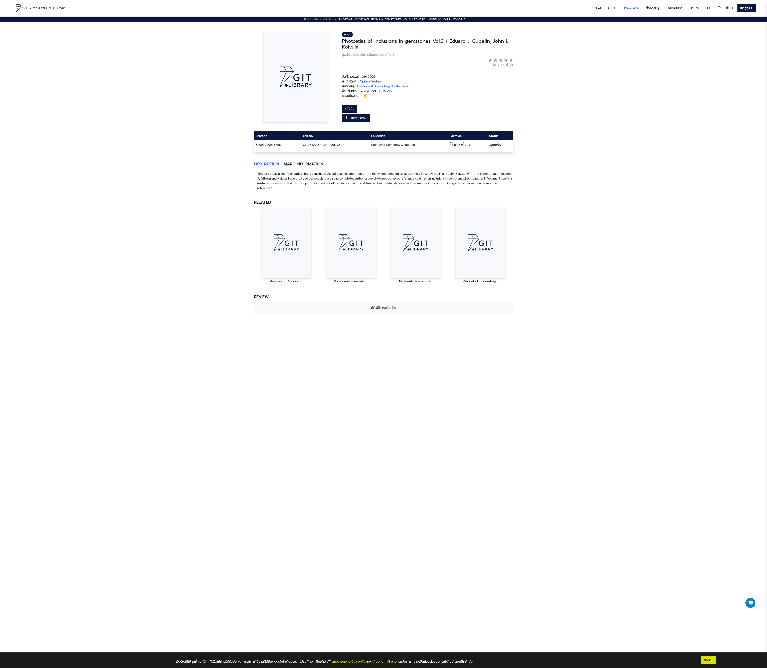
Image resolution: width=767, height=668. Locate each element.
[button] (631, 8)
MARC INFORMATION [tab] (303, 164)
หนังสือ (350, 108)
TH (731, 8)
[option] (289, 245)
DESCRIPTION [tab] (266, 164)
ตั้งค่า (472, 661)
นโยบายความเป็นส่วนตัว (348, 661)
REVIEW (261, 296)
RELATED (262, 202)
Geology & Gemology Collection (382, 86)
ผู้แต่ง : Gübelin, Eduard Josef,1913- (369, 54)
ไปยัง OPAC (358, 118)
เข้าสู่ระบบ (746, 8)
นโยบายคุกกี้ (381, 661)
